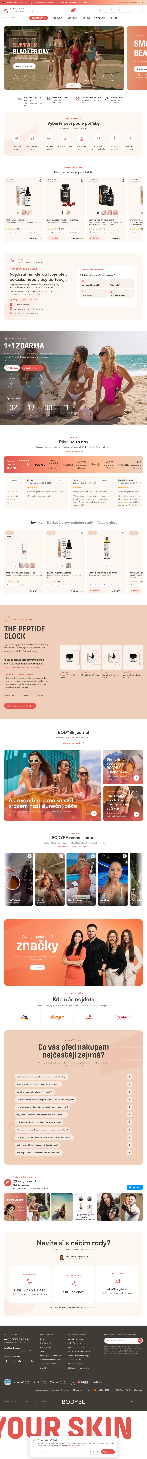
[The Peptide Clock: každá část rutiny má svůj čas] (136, 814)
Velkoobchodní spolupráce (50, 1359)
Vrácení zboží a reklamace (79, 1351)
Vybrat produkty (31, 368)
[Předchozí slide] (68, 86)
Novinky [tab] (36, 522)
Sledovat (136, 1187)
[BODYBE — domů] (73, 1402)
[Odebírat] (140, 1340)
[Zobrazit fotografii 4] (115, 212)
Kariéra (42, 1351)
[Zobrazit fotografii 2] (24, 212)
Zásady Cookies (75, 1359)
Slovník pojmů (45, 1347)
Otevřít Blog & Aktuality (72, 743)
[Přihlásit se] (136, 9)
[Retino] (97, 1382)
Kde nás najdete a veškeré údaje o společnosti (72, 1308)
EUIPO (44, 1401)
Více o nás (37, 968)
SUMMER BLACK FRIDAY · (73, 2)
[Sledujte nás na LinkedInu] (32, 1361)
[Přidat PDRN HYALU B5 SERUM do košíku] (40, 180)
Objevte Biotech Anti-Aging (19, 706)
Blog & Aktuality (46, 1343)
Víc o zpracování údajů (76, 1446)
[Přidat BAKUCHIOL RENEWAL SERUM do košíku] (81, 533)
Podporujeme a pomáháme (51, 1355)
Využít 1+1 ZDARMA (24, 66)
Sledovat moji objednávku (78, 1368)
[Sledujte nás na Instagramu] (13, 1361)
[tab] (72, 85)
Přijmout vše (108, 1452)
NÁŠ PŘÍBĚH (113, 18)
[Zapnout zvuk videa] (119, 85)
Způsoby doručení (75, 1339)
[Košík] (141, 9)
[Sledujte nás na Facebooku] (6, 1361)
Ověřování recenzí (75, 1364)
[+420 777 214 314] (5, 10)
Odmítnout (94, 1452)
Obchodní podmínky (76, 1347)
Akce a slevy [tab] (107, 522)
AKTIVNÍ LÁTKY (99, 18)
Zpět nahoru (135, 1402)
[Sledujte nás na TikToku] (25, 1361)
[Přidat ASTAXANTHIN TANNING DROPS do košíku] (123, 180)
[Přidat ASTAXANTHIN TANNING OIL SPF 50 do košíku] (123, 533)
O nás (42, 1339)
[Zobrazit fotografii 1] (18, 212)
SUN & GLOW (57, 18)
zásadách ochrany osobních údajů (127, 1353)
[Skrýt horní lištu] (142, 2)
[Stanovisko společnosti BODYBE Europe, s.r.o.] (136, 778)
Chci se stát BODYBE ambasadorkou (72, 846)
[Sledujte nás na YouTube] (19, 1361)
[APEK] (72, 1382)
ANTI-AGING (72, 18)
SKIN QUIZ (86, 18)
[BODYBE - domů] (73, 9)
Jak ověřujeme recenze (73, 451)
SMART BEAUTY (37, 18)
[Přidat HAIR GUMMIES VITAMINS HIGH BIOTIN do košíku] (81, 180)
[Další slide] (79, 86)
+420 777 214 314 (18, 8)
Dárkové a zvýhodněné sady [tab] (70, 522)
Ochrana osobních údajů (78, 1355)
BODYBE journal (10, 17)
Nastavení (44, 1452)
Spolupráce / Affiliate (48, 1364)
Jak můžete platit (75, 1343)
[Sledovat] (7, 1182)
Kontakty (29, 11)
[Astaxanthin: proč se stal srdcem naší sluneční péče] (94, 813)
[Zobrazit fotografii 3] (29, 212)
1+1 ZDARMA (53, 238)
